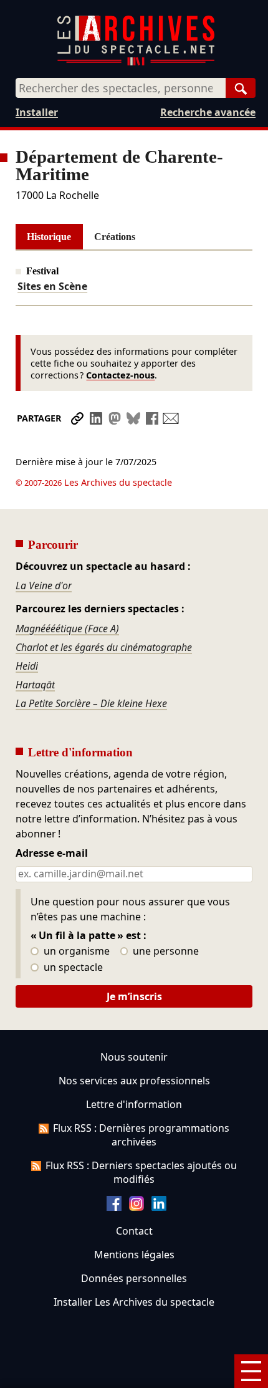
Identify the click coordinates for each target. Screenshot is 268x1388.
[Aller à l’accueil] (135, 62)
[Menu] (251, 1371)
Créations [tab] (114, 236)
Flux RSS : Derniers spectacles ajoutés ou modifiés (141, 1172)
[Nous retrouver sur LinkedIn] (158, 1207)
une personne (164, 951)
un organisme (75, 951)
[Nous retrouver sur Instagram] (136, 1207)
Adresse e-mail (52, 853)
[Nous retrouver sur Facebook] (114, 1207)
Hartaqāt (35, 685)
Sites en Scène (52, 286)
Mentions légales (134, 1254)
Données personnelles (134, 1278)
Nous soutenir (134, 1057)
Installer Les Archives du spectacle (134, 1302)
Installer (37, 112)
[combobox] (121, 88)
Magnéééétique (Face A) (67, 628)
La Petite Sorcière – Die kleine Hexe (91, 703)
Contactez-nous (120, 375)
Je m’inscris (134, 996)
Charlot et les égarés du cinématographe (104, 647)
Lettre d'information (134, 1104)
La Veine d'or (44, 585)
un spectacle (72, 967)
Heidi (27, 666)
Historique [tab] (49, 236)
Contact (134, 1231)
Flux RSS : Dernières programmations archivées (141, 1135)
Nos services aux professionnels (134, 1080)
